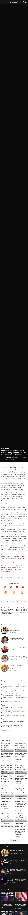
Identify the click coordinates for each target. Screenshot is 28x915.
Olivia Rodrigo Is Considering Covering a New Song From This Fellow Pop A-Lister (7, 826)
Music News (10, 577)
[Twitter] (8, 459)
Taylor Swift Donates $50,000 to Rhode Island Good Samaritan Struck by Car (21, 777)
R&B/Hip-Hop (20, 577)
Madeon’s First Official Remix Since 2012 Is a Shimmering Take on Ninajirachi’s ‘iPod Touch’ (7, 801)
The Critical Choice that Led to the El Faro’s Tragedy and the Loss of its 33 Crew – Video (14, 698)
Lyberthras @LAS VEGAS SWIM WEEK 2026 (11, 701)
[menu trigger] (2, 2)
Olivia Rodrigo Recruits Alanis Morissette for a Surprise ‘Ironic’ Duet (7, 754)
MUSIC (16, 750)
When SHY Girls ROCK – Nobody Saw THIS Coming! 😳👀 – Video (18, 861)
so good (21, 549)
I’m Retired (9, 498)
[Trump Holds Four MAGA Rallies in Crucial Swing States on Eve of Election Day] (7, 896)
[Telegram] (11, 459)
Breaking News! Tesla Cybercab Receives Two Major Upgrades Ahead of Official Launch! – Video (13, 694)
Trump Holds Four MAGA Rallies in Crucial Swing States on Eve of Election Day (6, 905)
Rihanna (22, 467)
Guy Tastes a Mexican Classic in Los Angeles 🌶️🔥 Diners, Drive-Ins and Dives (13, 712)
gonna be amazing (5, 533)
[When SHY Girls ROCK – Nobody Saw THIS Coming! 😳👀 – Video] (5, 862)
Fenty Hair (22, 558)
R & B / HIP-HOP (5, 448)
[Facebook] (6, 459)
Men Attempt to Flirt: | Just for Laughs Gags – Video (13, 715)
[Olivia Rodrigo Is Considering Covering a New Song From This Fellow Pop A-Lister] (7, 817)
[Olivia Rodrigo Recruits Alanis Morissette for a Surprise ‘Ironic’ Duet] (7, 747)
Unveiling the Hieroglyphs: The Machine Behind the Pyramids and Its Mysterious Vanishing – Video (18, 852)
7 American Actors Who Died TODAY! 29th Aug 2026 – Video (18, 648)
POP (3, 750)
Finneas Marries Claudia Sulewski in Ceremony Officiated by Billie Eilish (12, 726)
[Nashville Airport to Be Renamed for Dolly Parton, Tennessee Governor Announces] (21, 747)
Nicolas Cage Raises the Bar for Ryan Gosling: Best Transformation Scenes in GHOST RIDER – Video (18, 871)
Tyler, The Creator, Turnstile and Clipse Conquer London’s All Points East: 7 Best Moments (6, 778)
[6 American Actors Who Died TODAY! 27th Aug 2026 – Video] (5, 630)
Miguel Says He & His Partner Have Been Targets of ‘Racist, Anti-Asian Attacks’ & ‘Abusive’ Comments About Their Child (20, 802)
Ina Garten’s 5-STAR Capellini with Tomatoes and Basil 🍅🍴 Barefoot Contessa (17, 667)
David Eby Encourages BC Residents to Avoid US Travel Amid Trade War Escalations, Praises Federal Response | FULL (18, 639)
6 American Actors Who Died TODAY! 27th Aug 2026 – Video (18, 629)
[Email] (13, 459)
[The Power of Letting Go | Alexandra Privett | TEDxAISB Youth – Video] (5, 881)
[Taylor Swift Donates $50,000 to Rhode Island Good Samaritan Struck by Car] (21, 769)
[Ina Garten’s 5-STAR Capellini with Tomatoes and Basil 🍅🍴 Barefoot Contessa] (5, 668)
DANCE (3, 796)
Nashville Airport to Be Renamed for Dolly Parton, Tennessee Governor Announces (21, 755)
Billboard (9, 457)
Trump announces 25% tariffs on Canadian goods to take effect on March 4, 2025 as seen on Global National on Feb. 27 (20, 905)
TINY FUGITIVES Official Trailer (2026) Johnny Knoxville (14, 684)
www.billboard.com (5, 571)
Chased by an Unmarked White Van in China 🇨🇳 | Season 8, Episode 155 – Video (13, 722)
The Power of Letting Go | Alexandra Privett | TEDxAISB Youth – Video (18, 880)
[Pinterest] (10, 459)
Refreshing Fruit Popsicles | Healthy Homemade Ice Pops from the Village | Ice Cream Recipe (18, 658)
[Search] (26, 2)
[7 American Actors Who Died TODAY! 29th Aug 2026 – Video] (5, 649)
